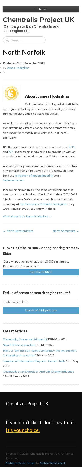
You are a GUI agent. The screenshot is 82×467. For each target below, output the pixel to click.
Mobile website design (21, 463)
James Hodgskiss (18, 67)
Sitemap (11, 453)
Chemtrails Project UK (38, 19)
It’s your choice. (23, 430)
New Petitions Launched (19, 345)
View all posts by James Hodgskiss (27, 216)
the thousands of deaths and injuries (44, 204)
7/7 (10, 151)
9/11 (72, 147)
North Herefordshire (18, 231)
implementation (13, 180)
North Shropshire (66, 231)
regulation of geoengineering (34, 175)
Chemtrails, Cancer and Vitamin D (25, 339)
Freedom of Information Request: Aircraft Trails (34, 361)
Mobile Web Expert (52, 463)
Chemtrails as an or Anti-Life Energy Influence (38, 371)
